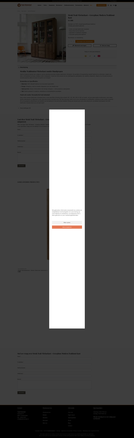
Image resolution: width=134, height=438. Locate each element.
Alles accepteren (67, 227)
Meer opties (67, 222)
